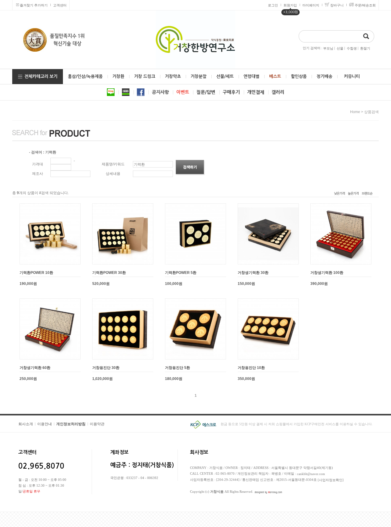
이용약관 (97, 424)
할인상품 (299, 76)
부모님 (328, 48)
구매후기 (231, 92)
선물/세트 (225, 76)
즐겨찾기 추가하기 (34, 5)
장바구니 (337, 5)
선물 (340, 48)
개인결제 (255, 92)
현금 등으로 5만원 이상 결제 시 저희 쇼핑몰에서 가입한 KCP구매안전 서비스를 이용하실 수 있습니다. (297, 424)
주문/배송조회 (365, 5)
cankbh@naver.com (311, 474)
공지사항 (160, 92)
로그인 (273, 5)
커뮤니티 (352, 76)
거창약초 (173, 76)
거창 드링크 (144, 76)
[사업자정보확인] (331, 480)
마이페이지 (310, 5)
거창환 (118, 76)
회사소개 (25, 424)
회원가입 (290, 5)
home (355, 112)
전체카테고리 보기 (40, 76)
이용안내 (44, 424)
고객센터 (60, 5)
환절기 (365, 48)
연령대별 (251, 76)
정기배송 (324, 76)
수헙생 (352, 48)
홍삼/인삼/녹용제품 (85, 76)
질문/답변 (205, 92)
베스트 (275, 76)
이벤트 (182, 92)
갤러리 (278, 92)
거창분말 (198, 76)
